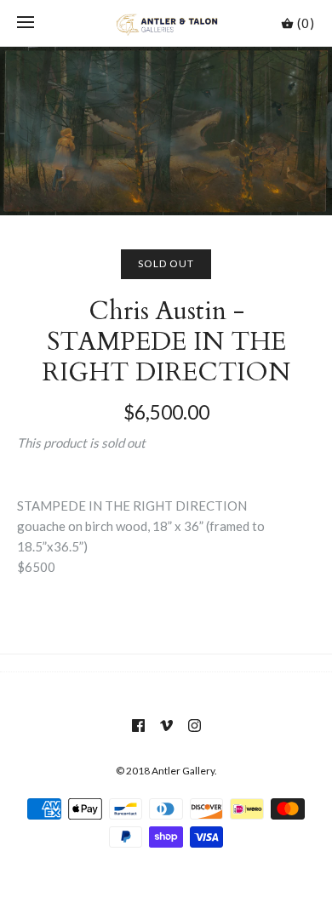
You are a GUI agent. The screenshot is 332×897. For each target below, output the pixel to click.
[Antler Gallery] (166, 23)
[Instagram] (194, 725)
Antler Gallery (183, 770)
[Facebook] (138, 725)
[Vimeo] (166, 725)
